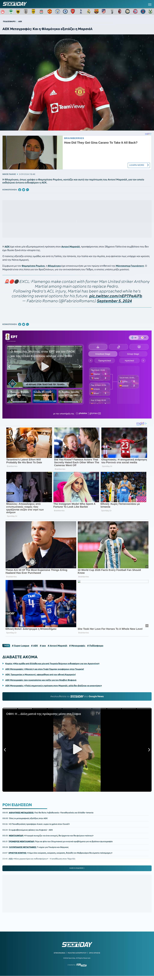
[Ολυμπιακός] (3, 11)
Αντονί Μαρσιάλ (70, 246)
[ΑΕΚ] (18, 11)
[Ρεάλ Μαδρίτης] (88, 11)
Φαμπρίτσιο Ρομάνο (33, 265)
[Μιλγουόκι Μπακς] (150, 11)
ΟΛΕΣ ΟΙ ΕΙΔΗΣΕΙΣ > (77, 868)
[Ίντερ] (127, 11)
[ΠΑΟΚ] (26, 11)
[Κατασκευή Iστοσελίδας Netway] (81, 965)
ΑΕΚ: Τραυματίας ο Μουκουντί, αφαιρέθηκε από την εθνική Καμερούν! (40, 674)
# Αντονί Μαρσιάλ (57, 645)
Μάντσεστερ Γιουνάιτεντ (130, 265)
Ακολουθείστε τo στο (77, 696)
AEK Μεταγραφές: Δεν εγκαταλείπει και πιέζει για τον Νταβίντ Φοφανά (40, 680)
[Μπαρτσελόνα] (96, 11)
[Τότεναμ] (81, 11)
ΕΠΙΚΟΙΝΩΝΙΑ (59, 953)
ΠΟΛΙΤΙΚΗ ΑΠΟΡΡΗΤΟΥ (77, 953)
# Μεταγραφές (77, 645)
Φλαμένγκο (54, 265)
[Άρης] (34, 11)
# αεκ (43, 645)
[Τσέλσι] (65, 11)
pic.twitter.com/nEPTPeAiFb (115, 296)
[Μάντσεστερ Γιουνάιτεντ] (49, 11)
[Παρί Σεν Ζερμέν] (143, 11)
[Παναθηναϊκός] (11, 11)
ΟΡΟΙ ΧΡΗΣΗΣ (94, 953)
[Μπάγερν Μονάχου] (135, 11)
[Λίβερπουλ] (42, 11)
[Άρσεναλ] (73, 11)
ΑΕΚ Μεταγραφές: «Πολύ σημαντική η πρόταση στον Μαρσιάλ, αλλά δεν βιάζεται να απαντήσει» (53, 685)
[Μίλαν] (119, 11)
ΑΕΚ (7, 246)
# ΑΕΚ (34, 645)
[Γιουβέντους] (112, 11)
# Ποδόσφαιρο (95, 645)
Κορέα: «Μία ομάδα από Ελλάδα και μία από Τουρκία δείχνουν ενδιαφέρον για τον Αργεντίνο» (52, 663)
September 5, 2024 (114, 301)
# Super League (20, 645)
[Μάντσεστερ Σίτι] (57, 11)
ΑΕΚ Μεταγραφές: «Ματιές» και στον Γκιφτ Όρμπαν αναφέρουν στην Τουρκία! (44, 669)
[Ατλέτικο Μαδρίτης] (104, 11)
